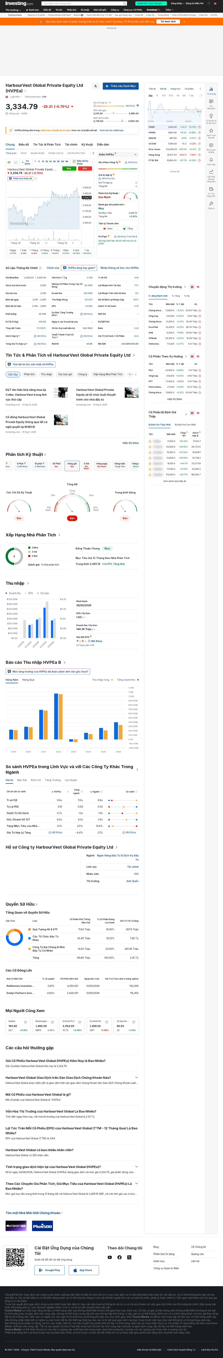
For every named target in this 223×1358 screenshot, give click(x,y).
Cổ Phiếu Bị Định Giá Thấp (162, 414)
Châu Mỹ (139, 15)
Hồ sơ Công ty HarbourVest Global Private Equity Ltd (59, 847)
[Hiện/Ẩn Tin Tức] (74, 161)
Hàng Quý (28, 679)
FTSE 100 (153, 160)
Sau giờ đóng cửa (123, 15)
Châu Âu (150, 15)
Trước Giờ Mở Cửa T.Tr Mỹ (99, 15)
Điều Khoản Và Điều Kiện (149, 1349)
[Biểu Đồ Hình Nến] (9, 162)
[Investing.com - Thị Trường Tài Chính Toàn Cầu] (19, 3)
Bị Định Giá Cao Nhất (185, 424)
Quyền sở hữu (37, 153)
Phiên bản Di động (164, 1253)
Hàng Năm (12, 679)
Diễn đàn (103, 144)
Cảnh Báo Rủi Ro (209, 1349)
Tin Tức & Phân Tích (47, 144)
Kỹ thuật (87, 144)
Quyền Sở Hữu (20, 904)
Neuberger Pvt (43, 1021)
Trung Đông (163, 15)
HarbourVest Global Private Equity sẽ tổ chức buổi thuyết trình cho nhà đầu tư (96, 394)
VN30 (152, 127)
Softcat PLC (69, 1021)
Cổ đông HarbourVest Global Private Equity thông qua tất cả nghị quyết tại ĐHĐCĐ (26, 422)
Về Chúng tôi (198, 1246)
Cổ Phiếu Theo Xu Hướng (166, 356)
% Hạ (187, 296)
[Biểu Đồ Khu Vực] (16, 162)
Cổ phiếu (189, 88)
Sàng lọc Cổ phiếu (36, 15)
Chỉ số (163, 88)
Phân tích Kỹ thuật (24, 454)
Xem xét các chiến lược (112, 130)
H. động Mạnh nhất (158, 296)
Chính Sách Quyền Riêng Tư (181, 1349)
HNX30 (152, 138)
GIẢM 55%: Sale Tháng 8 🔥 (151, 3)
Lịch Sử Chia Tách (76, 153)
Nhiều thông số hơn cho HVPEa (120, 267)
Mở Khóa (130, 105)
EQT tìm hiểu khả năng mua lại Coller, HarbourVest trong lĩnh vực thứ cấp (26, 394)
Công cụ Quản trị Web (166, 1268)
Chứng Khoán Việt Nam (59, 15)
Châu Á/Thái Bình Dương (184, 15)
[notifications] (209, 3)
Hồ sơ (23, 153)
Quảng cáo (197, 1253)
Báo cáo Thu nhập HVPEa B (33, 662)
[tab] (22, 466)
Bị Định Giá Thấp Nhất (160, 424)
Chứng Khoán (15, 15)
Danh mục (159, 1261)
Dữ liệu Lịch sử (56, 153)
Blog (156, 1246)
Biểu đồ (24, 144)
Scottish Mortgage (99, 1021)
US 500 (152, 143)
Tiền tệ (152, 88)
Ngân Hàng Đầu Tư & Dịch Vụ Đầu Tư (118, 857)
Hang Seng (154, 155)
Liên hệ (195, 1261)
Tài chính (71, 144)
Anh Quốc (133, 881)
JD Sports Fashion (126, 1021)
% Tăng (176, 296)
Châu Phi (203, 15)
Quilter (12, 1021)
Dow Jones (154, 149)
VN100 (152, 132)
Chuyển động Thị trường (165, 287)
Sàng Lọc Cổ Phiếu (133, 10)
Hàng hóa (175, 88)
